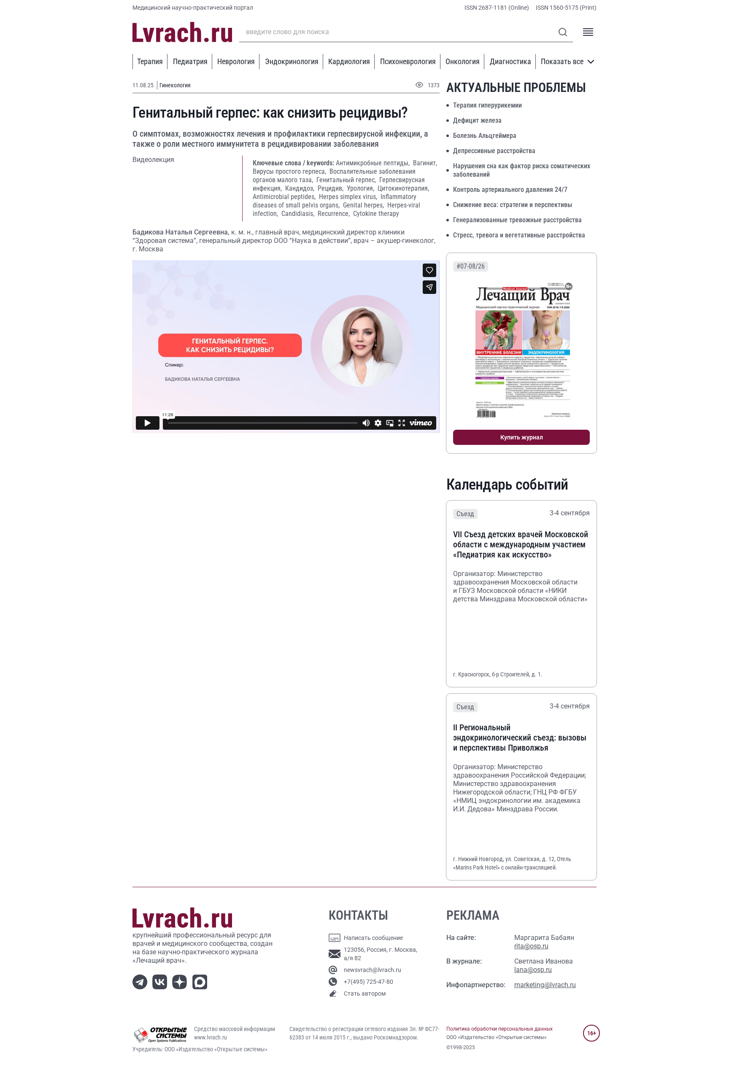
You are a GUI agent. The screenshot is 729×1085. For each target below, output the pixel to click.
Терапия (150, 61)
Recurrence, (334, 214)
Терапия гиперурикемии (487, 105)
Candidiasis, (298, 214)
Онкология (463, 61)
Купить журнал (521, 437)
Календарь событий (507, 484)
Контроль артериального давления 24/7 (510, 190)
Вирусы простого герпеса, (290, 171)
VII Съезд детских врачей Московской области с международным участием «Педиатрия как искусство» (520, 544)
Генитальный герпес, (347, 180)
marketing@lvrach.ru (545, 985)
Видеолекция (153, 160)
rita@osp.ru (531, 946)
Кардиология (349, 61)
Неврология (236, 61)
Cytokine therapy (376, 214)
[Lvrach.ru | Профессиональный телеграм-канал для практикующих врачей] (141, 981)
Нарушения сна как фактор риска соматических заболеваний (521, 170)
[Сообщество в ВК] (161, 981)
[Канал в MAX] (201, 981)
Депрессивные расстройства (494, 151)
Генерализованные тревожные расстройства (517, 220)
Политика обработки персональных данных (499, 1029)
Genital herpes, (364, 205)
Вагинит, (425, 163)
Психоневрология (408, 61)
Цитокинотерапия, (403, 188)
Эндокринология (292, 61)
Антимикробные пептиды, (373, 163)
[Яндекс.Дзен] (181, 981)
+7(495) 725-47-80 (368, 981)
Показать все (562, 61)
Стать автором (365, 993)
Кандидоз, (300, 188)
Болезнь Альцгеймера (484, 136)
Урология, (361, 188)
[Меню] (588, 32)
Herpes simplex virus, (349, 197)
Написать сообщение (373, 937)
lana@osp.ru (533, 970)
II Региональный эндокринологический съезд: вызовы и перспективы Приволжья (519, 737)
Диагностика (510, 61)
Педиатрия (190, 61)
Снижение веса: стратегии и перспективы (512, 205)
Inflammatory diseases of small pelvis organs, (334, 201)
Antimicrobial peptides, (285, 197)
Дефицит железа (477, 120)
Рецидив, (331, 188)
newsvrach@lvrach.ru (372, 970)
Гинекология (175, 85)
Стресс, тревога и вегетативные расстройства (519, 235)
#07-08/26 (470, 266)
